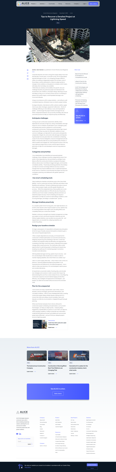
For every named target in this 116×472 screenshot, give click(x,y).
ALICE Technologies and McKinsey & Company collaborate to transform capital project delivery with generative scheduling (81, 91)
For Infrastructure (89, 422)
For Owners (88, 426)
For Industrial (88, 424)
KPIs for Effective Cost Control (61, 448)
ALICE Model (57, 424)
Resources (68, 3)
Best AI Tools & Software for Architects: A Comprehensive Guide (81, 75)
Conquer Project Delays (60, 441)
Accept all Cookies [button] (92, 464)
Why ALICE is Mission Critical (61, 439)
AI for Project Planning (59, 443)
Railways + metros (74, 435)
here (33, 71)
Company (76, 3)
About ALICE (42, 420)
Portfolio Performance (90, 453)
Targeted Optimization (90, 446)
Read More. (28, 467)
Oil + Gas (72, 420)
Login (84, 3)
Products (33, 3)
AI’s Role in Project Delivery (60, 445)
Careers (41, 428)
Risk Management (90, 433)
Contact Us (42, 435)
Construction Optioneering (91, 431)
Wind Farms (73, 428)
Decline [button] (92, 468)
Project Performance (90, 451)
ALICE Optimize (58, 422)
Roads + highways (74, 431)
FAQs (56, 452)
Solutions (42, 3)
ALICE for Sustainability (60, 450)
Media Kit (42, 433)
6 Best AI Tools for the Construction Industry (81, 82)
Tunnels (72, 433)
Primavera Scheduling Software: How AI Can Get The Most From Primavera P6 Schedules (81, 102)
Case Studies (52, 3)
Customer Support (43, 437)
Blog (41, 426)
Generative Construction (91, 440)
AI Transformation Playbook (60, 436)
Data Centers (73, 422)
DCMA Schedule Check (90, 444)
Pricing (60, 3)
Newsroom (42, 431)
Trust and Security (43, 422)
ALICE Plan (57, 420)
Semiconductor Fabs (75, 424)
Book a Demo (58, 393)
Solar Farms (73, 426)
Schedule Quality (89, 448)
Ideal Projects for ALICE (90, 420)
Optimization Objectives (91, 437)
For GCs (87, 428)
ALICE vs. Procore (43, 445)
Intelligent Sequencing (90, 435)
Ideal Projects (74, 417)
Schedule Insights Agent (91, 442)
